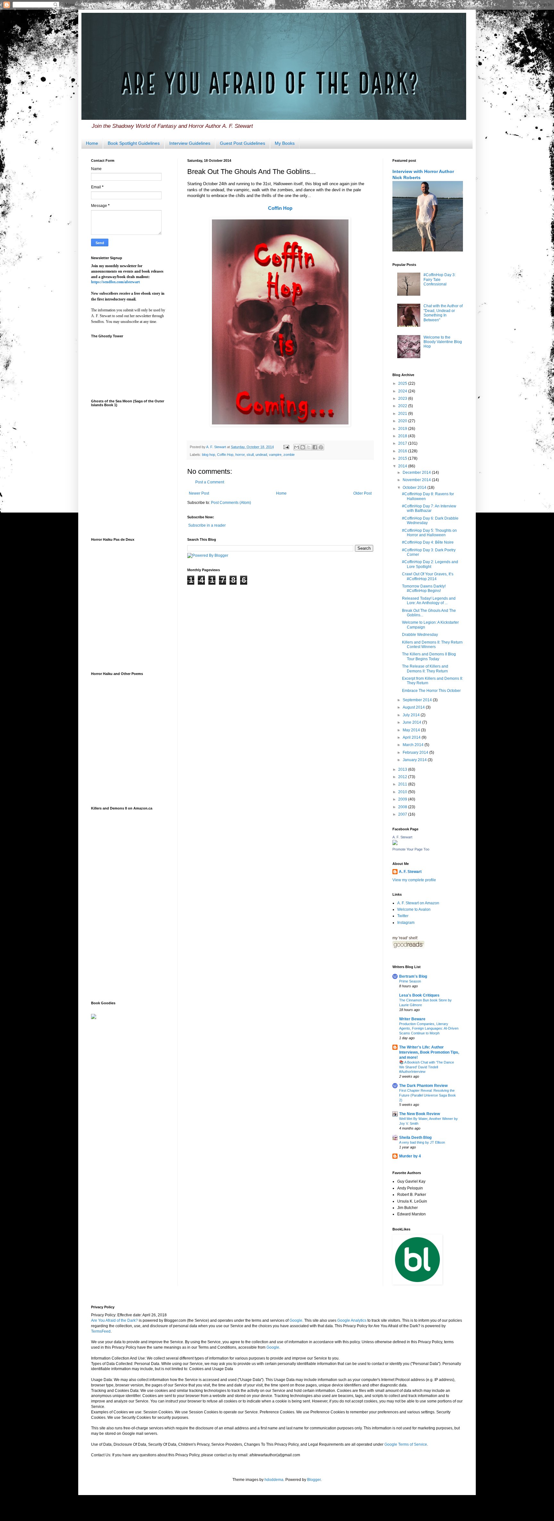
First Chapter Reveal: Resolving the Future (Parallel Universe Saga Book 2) (427, 1095)
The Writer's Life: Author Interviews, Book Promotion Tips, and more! (429, 1052)
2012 (403, 777)
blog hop (208, 454)
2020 (403, 421)
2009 (403, 799)
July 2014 (412, 715)
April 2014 (412, 737)
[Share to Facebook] (315, 447)
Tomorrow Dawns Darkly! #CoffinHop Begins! (424, 588)
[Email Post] (286, 447)
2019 (403, 428)
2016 (403, 451)
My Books (285, 143)
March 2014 (413, 745)
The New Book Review (419, 1114)
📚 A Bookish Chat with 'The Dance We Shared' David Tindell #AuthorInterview (426, 1067)
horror (240, 454)
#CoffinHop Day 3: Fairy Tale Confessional (440, 279)
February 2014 (416, 752)
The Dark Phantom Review (423, 1085)
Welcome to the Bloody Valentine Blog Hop (443, 342)
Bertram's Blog (413, 976)
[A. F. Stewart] (395, 844)
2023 (403, 398)
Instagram (406, 922)
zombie (289, 454)
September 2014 (418, 700)
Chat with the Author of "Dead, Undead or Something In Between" (443, 313)
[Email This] (296, 447)
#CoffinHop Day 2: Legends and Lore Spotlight (430, 564)
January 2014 (415, 760)
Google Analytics (351, 1320)
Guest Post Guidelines (242, 143)
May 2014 (412, 730)
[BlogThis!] (302, 447)
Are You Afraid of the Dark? (114, 1320)
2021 (403, 413)
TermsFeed (101, 1331)
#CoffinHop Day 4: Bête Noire (428, 542)
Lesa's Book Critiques (419, 995)
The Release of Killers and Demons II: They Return (425, 668)
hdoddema (273, 1479)
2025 (403, 383)
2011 (403, 784)
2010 (403, 792)
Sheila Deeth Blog (415, 1137)
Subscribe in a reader (207, 525)
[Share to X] (309, 447)
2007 (403, 814)
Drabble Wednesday (420, 634)
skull (250, 454)
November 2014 (417, 480)
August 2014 (414, 707)
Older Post (362, 493)
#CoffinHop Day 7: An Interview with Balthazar (429, 508)
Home (92, 143)
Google (296, 1320)
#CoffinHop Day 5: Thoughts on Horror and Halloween (429, 532)
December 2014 (417, 472)
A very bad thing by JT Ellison (422, 1142)
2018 (403, 436)
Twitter (402, 916)
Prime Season (410, 981)
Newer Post (199, 493)
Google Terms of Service (405, 1444)
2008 (403, 807)
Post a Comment (209, 482)
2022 (403, 406)
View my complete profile (414, 880)
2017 (403, 443)
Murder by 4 (410, 1156)
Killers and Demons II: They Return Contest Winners (432, 644)
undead (261, 454)
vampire (275, 454)
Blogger (314, 1479)
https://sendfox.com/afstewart (115, 282)
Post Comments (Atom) (231, 502)
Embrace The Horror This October (431, 690)
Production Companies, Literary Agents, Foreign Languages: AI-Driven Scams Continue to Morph (428, 1028)
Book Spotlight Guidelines (134, 143)
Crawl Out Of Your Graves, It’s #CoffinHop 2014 (427, 576)
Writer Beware (412, 1019)
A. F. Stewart (402, 837)
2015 (403, 458)
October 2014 (415, 487)
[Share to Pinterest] (321, 447)
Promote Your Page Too (410, 849)
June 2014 (412, 722)
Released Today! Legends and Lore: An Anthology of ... (429, 600)
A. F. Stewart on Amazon (418, 903)
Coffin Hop (280, 208)
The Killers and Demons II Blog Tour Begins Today (429, 656)
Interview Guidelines (189, 143)
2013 (403, 769)
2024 (403, 391)
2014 (403, 466)
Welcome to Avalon (414, 909)
